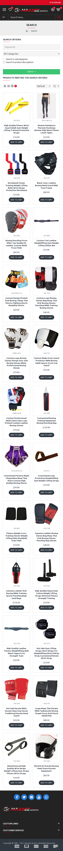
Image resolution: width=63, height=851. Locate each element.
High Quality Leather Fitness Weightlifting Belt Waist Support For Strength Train (16, 652)
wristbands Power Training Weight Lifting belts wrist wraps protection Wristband (16, 186)
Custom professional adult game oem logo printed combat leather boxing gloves (16, 422)
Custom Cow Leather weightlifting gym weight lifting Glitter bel (46, 242)
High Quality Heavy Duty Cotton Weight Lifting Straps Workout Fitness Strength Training (46, 594)
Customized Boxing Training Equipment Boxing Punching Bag (46, 420)
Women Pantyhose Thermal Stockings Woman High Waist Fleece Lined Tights (46, 129)
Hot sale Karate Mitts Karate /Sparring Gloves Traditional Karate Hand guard (16, 712)
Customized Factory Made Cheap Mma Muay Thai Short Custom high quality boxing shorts (16, 479)
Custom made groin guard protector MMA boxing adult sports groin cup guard (46, 362)
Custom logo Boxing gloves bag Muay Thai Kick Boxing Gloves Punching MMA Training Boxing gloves (46, 303)
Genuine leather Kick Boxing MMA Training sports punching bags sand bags (16, 594)
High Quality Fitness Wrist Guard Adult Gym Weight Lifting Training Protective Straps (16, 129)
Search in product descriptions (20, 62)
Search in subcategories (17, 59)
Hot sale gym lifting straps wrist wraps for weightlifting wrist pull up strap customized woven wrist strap (46, 653)
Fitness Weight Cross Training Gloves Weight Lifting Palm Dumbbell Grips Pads (16, 537)
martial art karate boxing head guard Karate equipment (46, 768)
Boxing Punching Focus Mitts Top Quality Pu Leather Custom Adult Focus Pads (16, 244)
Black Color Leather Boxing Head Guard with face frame (46, 185)
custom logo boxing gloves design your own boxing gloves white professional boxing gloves (16, 363)
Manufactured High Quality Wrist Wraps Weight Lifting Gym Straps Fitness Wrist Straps (16, 769)
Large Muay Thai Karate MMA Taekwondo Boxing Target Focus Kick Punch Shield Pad (46, 712)
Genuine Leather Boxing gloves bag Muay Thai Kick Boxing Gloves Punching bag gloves (46, 537)
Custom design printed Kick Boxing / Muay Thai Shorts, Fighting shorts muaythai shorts (16, 302)
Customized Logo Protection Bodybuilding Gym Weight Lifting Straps (46, 478)
